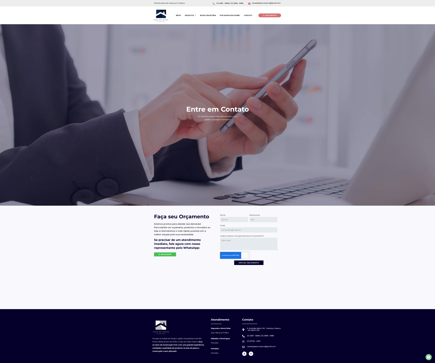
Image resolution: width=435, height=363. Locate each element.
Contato (248, 15)
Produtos (189, 15)
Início (178, 15)
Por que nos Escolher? (230, 15)
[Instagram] (251, 354)
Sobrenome (254, 215)
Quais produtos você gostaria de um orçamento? (242, 236)
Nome (222, 215)
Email (222, 225)
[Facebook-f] (244, 354)
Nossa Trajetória (208, 15)
